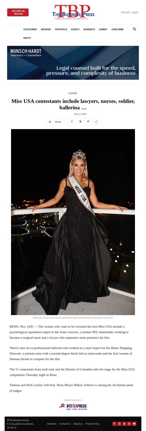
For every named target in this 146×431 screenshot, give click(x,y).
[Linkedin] (124, 424)
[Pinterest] (88, 121)
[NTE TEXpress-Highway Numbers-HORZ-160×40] (73, 406)
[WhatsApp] (96, 121)
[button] (134, 29)
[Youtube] (134, 424)
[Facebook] (71, 121)
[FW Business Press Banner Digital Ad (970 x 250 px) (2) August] (73, 63)
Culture (72, 93)
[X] (80, 121)
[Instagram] (119, 424)
